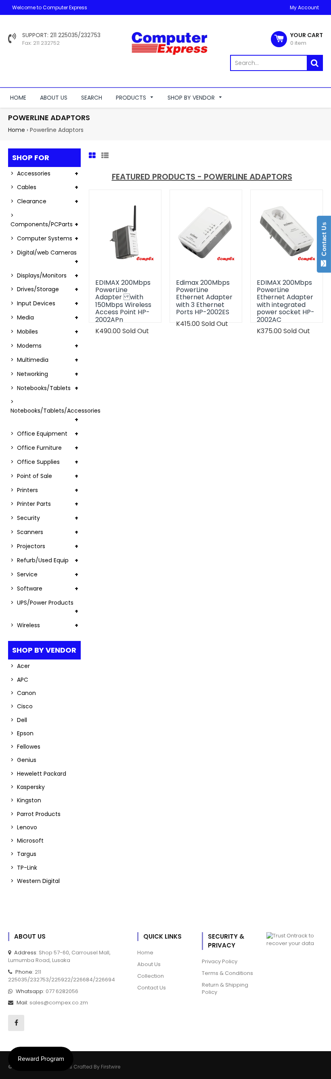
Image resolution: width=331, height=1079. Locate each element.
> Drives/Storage (34, 289)
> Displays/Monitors (38, 275)
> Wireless (25, 625)
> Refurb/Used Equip (39, 560)
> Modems (26, 346)
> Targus (23, 854)
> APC (19, 680)
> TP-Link (23, 868)
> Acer (20, 666)
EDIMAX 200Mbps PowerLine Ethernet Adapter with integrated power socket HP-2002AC (285, 301)
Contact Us (324, 241)
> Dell (18, 720)
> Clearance (28, 201)
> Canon (23, 693)
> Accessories (30, 173)
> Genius (23, 760)
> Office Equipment (38, 434)
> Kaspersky (27, 787)
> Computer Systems (41, 238)
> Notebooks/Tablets (40, 388)
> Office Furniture (36, 448)
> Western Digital (35, 881)
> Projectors (27, 546)
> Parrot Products (35, 814)
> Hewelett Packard (38, 774)
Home (16, 130)
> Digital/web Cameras (43, 252)
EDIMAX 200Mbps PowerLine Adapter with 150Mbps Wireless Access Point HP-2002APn (123, 301)
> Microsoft (27, 841)
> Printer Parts (30, 504)
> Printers (24, 490)
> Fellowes (25, 747)
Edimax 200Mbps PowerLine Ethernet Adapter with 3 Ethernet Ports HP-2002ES (204, 297)
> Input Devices (32, 303)
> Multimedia (29, 360)
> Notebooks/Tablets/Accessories (45, 406)
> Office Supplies (35, 462)
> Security (25, 518)
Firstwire (110, 1066)
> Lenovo (23, 827)
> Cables (23, 187)
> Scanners (26, 532)
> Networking (29, 374)
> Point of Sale (31, 476)
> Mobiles (24, 332)
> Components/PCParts (41, 219)
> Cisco (21, 706)
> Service (24, 574)
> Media (22, 317)
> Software (26, 588)
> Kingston (25, 800)
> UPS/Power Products (41, 603)
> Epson (22, 733)
